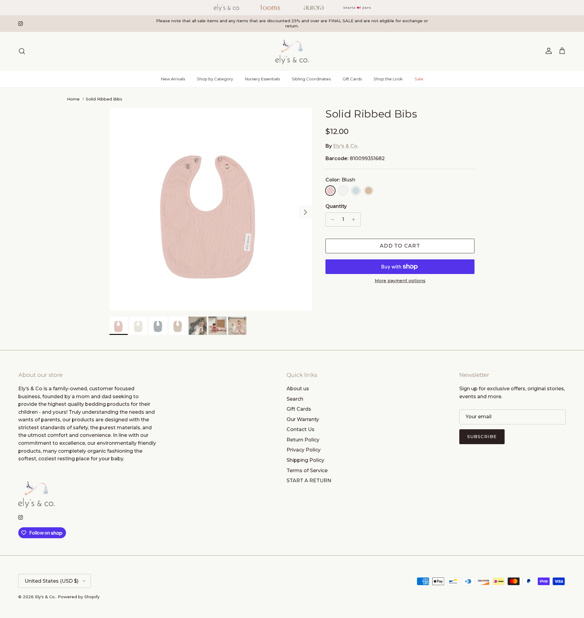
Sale (419, 78)
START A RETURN (309, 480)
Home (73, 99)
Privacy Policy (304, 450)
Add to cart (400, 246)
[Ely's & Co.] (292, 51)
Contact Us (301, 429)
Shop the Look (388, 78)
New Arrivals (173, 78)
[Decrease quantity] (331, 219)
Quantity (336, 206)
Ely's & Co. (345, 146)
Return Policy (303, 440)
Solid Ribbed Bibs (104, 99)
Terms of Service (307, 470)
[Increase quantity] (355, 219)
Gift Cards (352, 78)
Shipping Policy (305, 460)
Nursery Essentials (262, 78)
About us (298, 389)
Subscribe (482, 436)
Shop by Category (215, 78)
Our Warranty (303, 419)
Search (295, 399)
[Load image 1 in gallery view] (210, 209)
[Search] (22, 51)
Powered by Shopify (78, 596)
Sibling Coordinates (311, 78)
